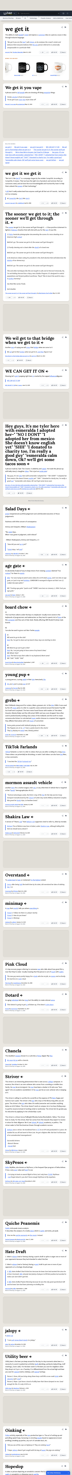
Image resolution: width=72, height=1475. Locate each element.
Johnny (14, 1450)
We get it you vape (10, 104)
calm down (49, 1005)
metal (22, 730)
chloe (27, 471)
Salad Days (8, 554)
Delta (7, 1167)
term (13, 788)
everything (33, 908)
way (12, 347)
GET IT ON (16, 380)
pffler (14, 1289)
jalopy (7, 1344)
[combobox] (39, 13)
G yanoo (19, 385)
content (48, 571)
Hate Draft (8, 1289)
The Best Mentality (17, 52)
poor (15, 1170)
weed (43, 1450)
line (43, 795)
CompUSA (12, 198)
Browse (18, 18)
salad (10, 532)
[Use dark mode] (67, 13)
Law (20, 822)
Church (31, 798)
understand (12, 880)
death (37, 247)
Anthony (10, 1130)
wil (11, 352)
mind (26, 35)
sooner (10, 227)
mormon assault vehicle (11, 805)
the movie (33, 1235)
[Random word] (58, 13)
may (14, 1087)
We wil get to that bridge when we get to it (17, 356)
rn (33, 376)
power (20, 186)
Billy (8, 578)
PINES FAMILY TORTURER (23, 766)
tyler (20, 476)
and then (41, 352)
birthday (26, 580)
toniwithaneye (17, 983)
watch (22, 573)
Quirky (7, 1228)
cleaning (10, 1379)
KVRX (21, 805)
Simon (32, 42)
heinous (14, 230)
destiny (9, 260)
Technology (33, 18)
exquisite (47, 92)
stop (24, 100)
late (33, 679)
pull (12, 1340)
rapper (44, 469)
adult (24, 679)
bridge (36, 347)
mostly (15, 908)
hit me (15, 1060)
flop (51, 1056)
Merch (64, 52)
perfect (11, 279)
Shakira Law (8, 833)
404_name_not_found (19, 1181)
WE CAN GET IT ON (52, 147)
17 (24, 728)
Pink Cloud (8, 983)
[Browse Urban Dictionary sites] (9, 13)
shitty (8, 1336)
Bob (8, 640)
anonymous (14, 1009)
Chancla (7, 1064)
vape (20, 100)
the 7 (9, 887)
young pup (8, 688)
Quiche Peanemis (10, 1239)
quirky (42, 1231)
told (21, 884)
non (28, 1435)
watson (13, 1344)
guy (12, 481)
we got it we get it (36, 147)
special (16, 1372)
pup (24, 684)
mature (7, 573)
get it (17, 376)
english (30, 478)
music (14, 708)
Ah (8, 684)
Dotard (7, 1009)
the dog (15, 688)
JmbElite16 (21, 203)
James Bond (18, 1340)
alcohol (14, 97)
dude (35, 976)
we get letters (51, 160)
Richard (9, 826)
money (53, 976)
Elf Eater (15, 891)
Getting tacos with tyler (29, 489)
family (12, 790)
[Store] (63, 13)
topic (19, 880)
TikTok (7, 752)
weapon (18, 1056)
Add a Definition (58, 18)
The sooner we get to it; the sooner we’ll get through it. (21, 293)
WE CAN (9, 380)
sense (53, 1000)
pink (20, 979)
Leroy (9, 884)
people (20, 35)
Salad (10, 549)
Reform (29, 822)
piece (32, 1231)
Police (11, 234)
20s (44, 679)
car (12, 1336)
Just (9, 1177)
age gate (7, 595)
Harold (10, 1146)
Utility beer (8, 1388)
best (24, 42)
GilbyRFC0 (16, 554)
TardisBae (14, 1064)
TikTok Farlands (9, 766)
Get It (18, 178)
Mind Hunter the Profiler (45, 293)
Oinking (7, 1454)
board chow (8, 662)
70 (49, 1174)
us (27, 1005)
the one (35, 45)
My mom (10, 1060)
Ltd (33, 822)
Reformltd (17, 833)
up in (21, 544)
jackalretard (21, 104)
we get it (7, 52)
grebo (7, 735)
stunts (25, 1340)
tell (18, 92)
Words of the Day (8, 18)
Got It (21, 198)
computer (11, 620)
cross (28, 347)
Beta (54, 1098)
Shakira (43, 826)
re (13, 684)
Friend (9, 913)
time (59, 617)
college (50, 1082)
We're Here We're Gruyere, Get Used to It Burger (32, 152)
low (61, 754)
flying (39, 1056)
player (15, 1256)
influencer (53, 376)
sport (37, 1264)
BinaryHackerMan (19, 662)
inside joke (43, 471)
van (34, 788)
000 (51, 1174)
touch (53, 972)
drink (56, 1376)
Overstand (8, 891)
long (26, 1000)
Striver (7, 1150)
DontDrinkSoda (15, 1454)
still (7, 191)
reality (61, 972)
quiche (18, 1235)
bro (30, 761)
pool (18, 1379)
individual (15, 1000)
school (19, 237)
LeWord (14, 922)
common (42, 35)
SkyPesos (8, 1181)
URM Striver (14, 1150)
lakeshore (16, 1388)
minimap (7, 922)
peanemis (24, 1235)
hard (26, 1170)
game (49, 578)
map (8, 908)
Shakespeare (31, 527)
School (34, 1122)
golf (36, 1364)
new (38, 969)
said (20, 549)
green (7, 514)
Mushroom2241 (21, 1239)
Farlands (25, 761)
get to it (34, 356)
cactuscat (13, 735)
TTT (38, 1130)
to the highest (36, 880)
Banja (13, 595)
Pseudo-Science (46, 18)
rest (46, 230)
